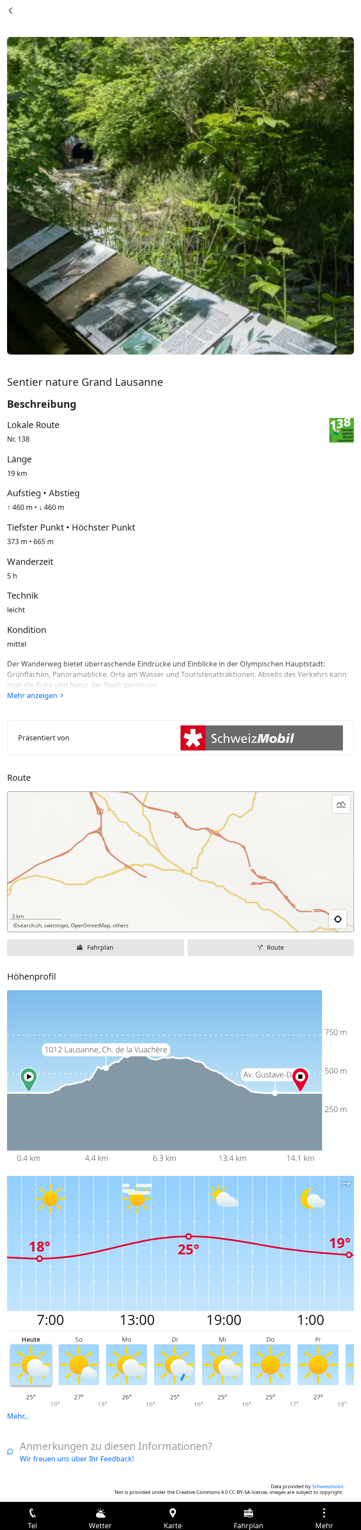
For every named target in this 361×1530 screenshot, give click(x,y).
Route (275, 947)
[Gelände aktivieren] (341, 804)
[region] (180, 862)
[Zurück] (10, 10)
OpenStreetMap (90, 925)
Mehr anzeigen (32, 695)
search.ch (29, 925)
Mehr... (18, 1416)
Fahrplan (100, 947)
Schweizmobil (327, 1486)
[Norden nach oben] (313, 919)
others (121, 925)
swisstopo (56, 925)
